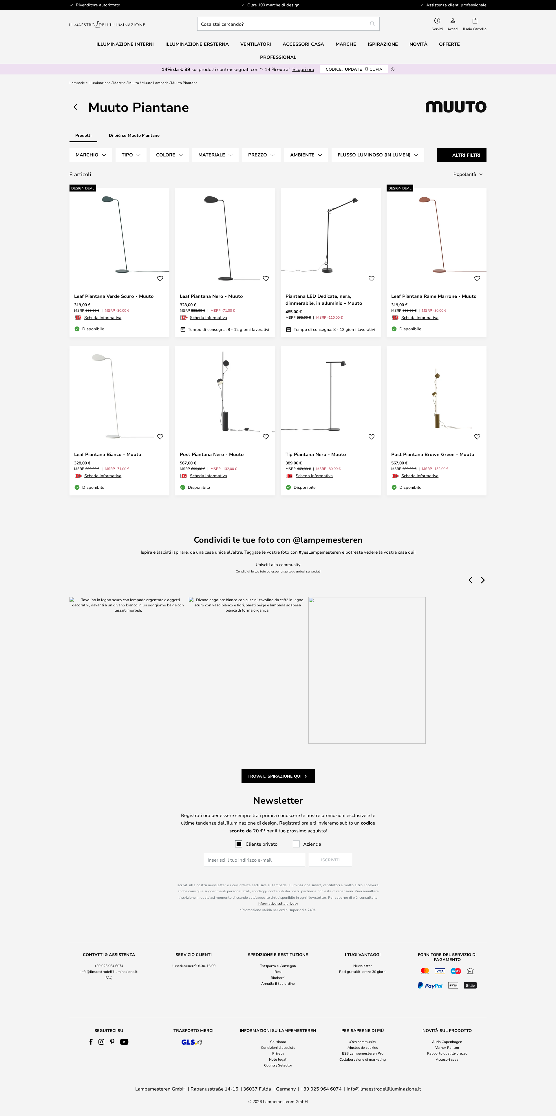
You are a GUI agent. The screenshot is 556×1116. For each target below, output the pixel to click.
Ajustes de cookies (363, 1047)
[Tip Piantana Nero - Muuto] (331, 420)
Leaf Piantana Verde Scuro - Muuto (114, 296)
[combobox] (288, 23)
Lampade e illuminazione (90, 82)
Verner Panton (447, 1047)
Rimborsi (278, 977)
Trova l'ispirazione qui (274, 776)
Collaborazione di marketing (362, 1059)
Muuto (133, 82)
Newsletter (362, 965)
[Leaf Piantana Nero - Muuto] (225, 262)
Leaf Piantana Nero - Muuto (211, 296)
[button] (160, 279)
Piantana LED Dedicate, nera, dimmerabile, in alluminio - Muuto (324, 299)
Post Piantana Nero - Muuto (212, 454)
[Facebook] (91, 1042)
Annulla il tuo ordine (278, 983)
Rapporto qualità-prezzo (447, 1053)
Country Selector (278, 1065)
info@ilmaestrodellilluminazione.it (109, 971)
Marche (119, 82)
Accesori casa (447, 1059)
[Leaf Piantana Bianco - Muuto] (119, 420)
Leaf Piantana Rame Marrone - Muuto (434, 296)
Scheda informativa (102, 317)
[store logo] (107, 24)
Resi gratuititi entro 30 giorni (362, 971)
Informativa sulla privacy (278, 903)
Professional (278, 57)
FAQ (108, 977)
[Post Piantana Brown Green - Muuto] (437, 420)
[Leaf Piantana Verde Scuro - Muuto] (119, 262)
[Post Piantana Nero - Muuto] (225, 420)
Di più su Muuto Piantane (134, 135)
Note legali (278, 1059)
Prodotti (83, 135)
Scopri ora (303, 69)
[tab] (91, 155)
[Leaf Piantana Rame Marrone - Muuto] (437, 262)
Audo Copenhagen (447, 1041)
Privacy (278, 1053)
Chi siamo (278, 1041)
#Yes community (362, 1041)
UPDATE (354, 69)
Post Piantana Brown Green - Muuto (432, 454)
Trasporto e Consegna (278, 965)
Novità (418, 44)
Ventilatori (255, 44)
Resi (278, 971)
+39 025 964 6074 (108, 965)
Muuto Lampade (155, 82)
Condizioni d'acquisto (278, 1047)
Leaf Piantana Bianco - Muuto (107, 454)
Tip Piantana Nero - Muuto (316, 454)
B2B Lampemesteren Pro (362, 1053)
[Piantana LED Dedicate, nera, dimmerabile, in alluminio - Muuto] (331, 262)
